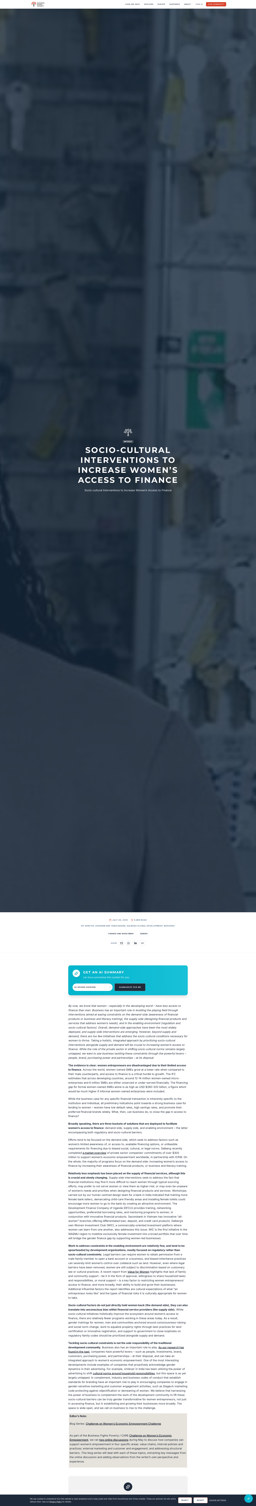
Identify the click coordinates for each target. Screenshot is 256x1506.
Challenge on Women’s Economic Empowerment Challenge (123, 1423)
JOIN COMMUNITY (216, 4)
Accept (200, 1500)
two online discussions (113, 1439)
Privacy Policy (55, 1502)
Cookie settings (217, 1500)
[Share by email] (122, 943)
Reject (185, 1500)
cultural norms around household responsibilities (124, 1373)
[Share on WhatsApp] (128, 943)
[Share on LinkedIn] (135, 943)
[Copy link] (142, 943)
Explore (148, 4)
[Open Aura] (248, 1498)
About (187, 4)
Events (161, 4)
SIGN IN (199, 4)
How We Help (132, 4)
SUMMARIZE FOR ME (130, 987)
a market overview (94, 1152)
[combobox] (93, 987)
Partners (174, 4)
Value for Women (138, 1271)
